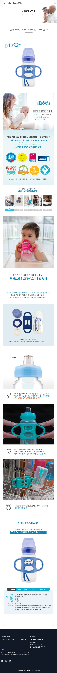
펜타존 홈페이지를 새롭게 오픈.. (7, 641)
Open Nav (55, 3)
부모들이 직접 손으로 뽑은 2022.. (8, 639)
